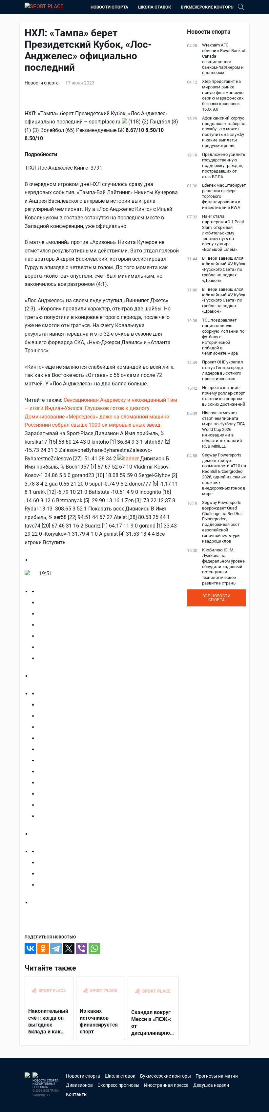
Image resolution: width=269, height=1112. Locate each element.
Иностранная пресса (166, 1085)
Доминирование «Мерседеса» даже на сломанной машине (97, 417)
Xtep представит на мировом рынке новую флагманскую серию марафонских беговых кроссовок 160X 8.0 (223, 95)
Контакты (77, 1094)
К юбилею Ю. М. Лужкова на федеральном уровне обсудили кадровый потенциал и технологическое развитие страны (223, 566)
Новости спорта (109, 7)
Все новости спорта (216, 598)
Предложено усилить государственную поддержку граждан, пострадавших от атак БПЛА (223, 165)
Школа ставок (154, 7)
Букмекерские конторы (207, 7)
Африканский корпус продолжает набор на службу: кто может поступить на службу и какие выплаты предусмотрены (223, 132)
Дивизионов (79, 1085)
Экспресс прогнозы (118, 1085)
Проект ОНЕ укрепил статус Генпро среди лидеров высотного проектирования (222, 370)
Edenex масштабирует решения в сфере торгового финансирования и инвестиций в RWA (224, 196)
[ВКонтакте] (30, 948)
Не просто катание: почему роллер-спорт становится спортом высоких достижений (223, 396)
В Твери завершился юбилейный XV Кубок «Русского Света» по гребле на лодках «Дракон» (223, 269)
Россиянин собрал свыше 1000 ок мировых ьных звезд (92, 425)
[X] (68, 948)
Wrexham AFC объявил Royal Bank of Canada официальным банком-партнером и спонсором (224, 59)
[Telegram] (56, 948)
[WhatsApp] (94, 948)
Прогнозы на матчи (217, 1076)
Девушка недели (211, 1085)
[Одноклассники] (43, 948)
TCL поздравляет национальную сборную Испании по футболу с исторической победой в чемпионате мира (223, 337)
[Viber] (81, 948)
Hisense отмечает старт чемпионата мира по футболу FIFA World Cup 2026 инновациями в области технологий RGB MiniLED (223, 429)
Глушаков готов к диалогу (117, 408)
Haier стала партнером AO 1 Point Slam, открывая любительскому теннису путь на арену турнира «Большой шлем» (223, 233)
